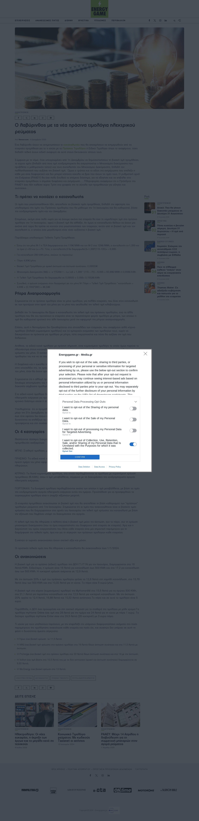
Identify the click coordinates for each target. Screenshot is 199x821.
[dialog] (99, 410)
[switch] (133, 408)
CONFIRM (80, 457)
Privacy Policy (115, 467)
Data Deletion (84, 467)
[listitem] (99, 401)
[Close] (146, 354)
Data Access (99, 467)
